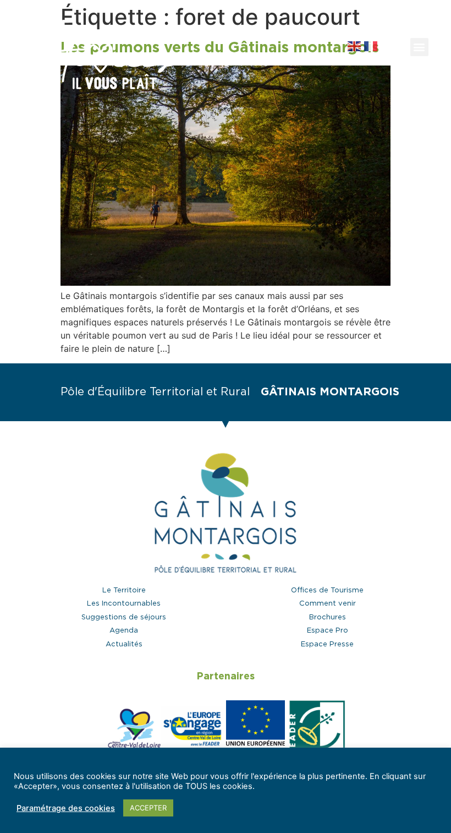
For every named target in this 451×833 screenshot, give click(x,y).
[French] (371, 45)
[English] (356, 45)
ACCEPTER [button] (148, 807)
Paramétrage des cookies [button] (65, 808)
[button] (393, 47)
